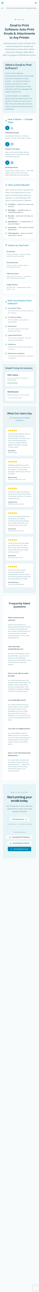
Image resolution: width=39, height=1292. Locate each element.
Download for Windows (21, 837)
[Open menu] (36, 3)
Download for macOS (21, 843)
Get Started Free (18, 819)
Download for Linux (21, 849)
